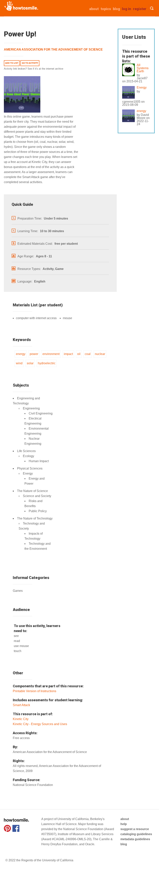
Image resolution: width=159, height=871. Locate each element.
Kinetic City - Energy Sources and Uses (40, 724)
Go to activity (30, 63)
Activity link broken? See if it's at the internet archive (33, 68)
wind (19, 363)
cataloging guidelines (136, 834)
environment (51, 354)
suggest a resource (134, 829)
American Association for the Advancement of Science (53, 49)
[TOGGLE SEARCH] (151, 8)
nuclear (100, 354)
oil (78, 354)
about (94, 9)
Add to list (11, 63)
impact (68, 354)
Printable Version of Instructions (34, 691)
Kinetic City (21, 719)
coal (88, 354)
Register (139, 9)
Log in (126, 9)
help (123, 824)
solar (30, 363)
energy (20, 354)
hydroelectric (46, 363)
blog (123, 844)
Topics (106, 9)
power (34, 354)
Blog (116, 9)
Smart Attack (21, 705)
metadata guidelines (135, 839)
